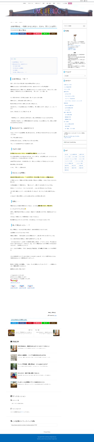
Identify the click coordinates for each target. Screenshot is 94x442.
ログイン (22, 411)
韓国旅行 (68, 119)
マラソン (67, 89)
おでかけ (68, 94)
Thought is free (54, 438)
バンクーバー (68, 161)
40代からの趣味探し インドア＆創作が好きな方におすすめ (32, 355)
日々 (17, 22)
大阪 (81, 165)
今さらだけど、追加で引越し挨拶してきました (28, 373)
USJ (66, 154)
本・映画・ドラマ (70, 128)
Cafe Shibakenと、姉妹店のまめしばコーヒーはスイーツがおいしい (34, 346)
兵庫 (67, 165)
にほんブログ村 (14, 287)
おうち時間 (73, 154)
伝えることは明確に (18, 68)
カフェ (74, 156)
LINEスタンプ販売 (72, 49)
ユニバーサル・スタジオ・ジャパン (73, 100)
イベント (67, 156)
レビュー (79, 163)
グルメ (81, 156)
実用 (66, 103)
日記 (21, 22)
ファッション (79, 161)
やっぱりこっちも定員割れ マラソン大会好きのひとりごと (31, 382)
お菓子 (81, 154)
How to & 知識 (69, 105)
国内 (66, 91)
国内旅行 (68, 117)
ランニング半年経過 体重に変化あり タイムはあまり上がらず (32, 364)
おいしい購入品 (69, 124)
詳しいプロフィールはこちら (74, 45)
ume (56, 315)
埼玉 (74, 165)
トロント (81, 158)
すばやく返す (16, 66)
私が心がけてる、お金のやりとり (19, 64)
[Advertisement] (33, 47)
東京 (67, 167)
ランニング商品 (69, 163)
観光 (74, 167)
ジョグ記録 (67, 87)
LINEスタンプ (67, 84)
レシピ (67, 110)
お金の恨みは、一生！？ (17, 62)
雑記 (25, 30)
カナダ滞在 (68, 114)
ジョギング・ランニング (71, 158)
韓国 (67, 170)
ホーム (13, 22)
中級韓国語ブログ (72, 48)
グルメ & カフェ (69, 96)
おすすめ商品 (69, 107)
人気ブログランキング (15, 282)
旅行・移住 (67, 112)
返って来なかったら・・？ (19, 72)
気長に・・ (16, 70)
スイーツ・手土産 (70, 98)
